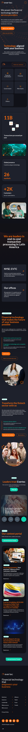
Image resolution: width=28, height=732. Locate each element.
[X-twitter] (3, 720)
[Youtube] (10, 720)
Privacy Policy (5, 712)
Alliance (16, 697)
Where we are (5, 705)
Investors (4, 699)
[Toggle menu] (25, 2)
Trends (16, 705)
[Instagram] (6, 720)
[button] (6, 313)
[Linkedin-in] (14, 720)
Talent (16, 699)
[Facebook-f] (17, 720)
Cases (15, 702)
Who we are (5, 708)
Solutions (4, 697)
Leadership (4, 702)
